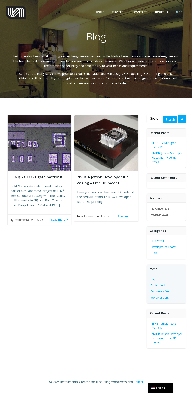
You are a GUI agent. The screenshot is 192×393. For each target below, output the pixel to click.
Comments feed (160, 291)
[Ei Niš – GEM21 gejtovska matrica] (39, 143)
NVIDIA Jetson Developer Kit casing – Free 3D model (167, 157)
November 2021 (160, 208)
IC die (154, 253)
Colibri (138, 382)
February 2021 (159, 214)
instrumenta (21, 220)
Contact (140, 12)
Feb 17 (105, 216)
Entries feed (158, 285)
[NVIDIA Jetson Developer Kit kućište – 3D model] (106, 143)
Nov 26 (38, 220)
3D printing (157, 241)
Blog (178, 12)
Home (100, 12)
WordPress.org (160, 297)
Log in (154, 279)
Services (117, 12)
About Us (161, 12)
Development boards (163, 247)
